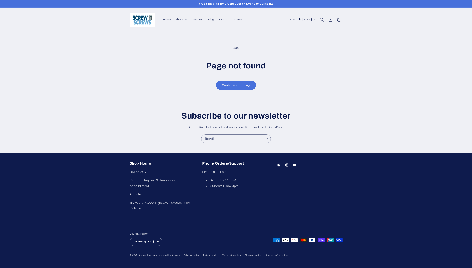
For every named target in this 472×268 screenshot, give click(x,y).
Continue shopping (236, 85)
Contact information (276, 255)
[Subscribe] (266, 138)
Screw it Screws (148, 255)
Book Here (137, 194)
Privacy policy (191, 255)
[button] (322, 19)
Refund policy (211, 255)
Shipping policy (253, 255)
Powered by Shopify (169, 255)
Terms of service (231, 255)
